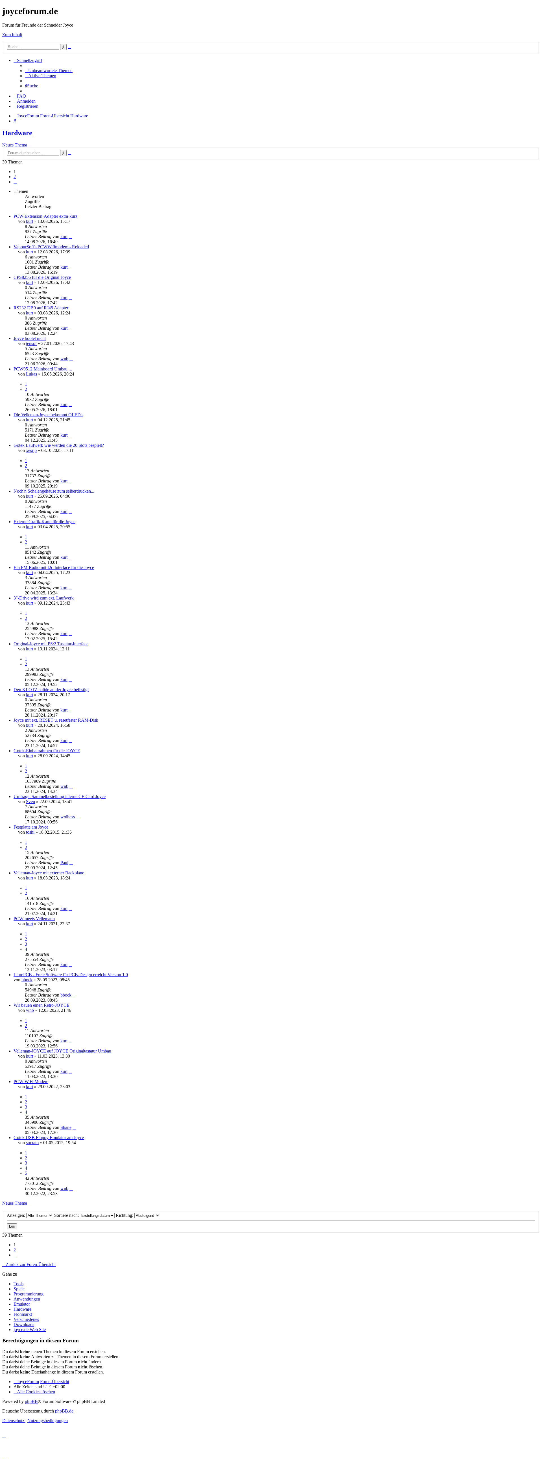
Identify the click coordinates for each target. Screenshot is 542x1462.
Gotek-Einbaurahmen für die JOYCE (47, 750)
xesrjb (31, 450)
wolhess (67, 816)
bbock (26, 979)
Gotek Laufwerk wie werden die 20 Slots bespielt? (59, 445)
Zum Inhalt (12, 34)
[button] (15, 181)
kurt (29, 221)
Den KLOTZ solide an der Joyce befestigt (51, 689)
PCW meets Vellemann (34, 918)
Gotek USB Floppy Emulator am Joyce (49, 1137)
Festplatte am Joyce (31, 827)
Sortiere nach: (67, 1215)
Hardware (17, 133)
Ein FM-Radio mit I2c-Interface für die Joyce (54, 567)
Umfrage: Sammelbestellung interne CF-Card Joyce (60, 796)
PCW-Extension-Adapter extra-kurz (45, 216)
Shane (65, 1127)
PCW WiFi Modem (31, 1081)
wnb (64, 358)
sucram (32, 1142)
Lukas (31, 374)
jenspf (31, 343)
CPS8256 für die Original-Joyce (42, 277)
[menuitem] (49, 70)
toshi (30, 832)
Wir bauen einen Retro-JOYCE (41, 1005)
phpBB (31, 1401)
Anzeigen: (16, 1215)
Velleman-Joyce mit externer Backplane (49, 872)
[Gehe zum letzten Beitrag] (70, 236)
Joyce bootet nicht (30, 338)
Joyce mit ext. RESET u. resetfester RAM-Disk (56, 720)
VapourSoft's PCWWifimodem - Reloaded (51, 246)
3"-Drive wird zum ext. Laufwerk (44, 598)
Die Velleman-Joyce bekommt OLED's (48, 414)
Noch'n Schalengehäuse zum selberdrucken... (54, 491)
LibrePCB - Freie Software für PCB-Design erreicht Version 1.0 (71, 974)
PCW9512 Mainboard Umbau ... (43, 368)
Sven (30, 801)
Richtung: (125, 1215)
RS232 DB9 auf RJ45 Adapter (41, 307)
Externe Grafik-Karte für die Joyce (44, 521)
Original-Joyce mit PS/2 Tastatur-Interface (51, 643)
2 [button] (15, 176)
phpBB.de (64, 1411)
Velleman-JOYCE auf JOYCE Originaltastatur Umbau (62, 1051)
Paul (64, 862)
